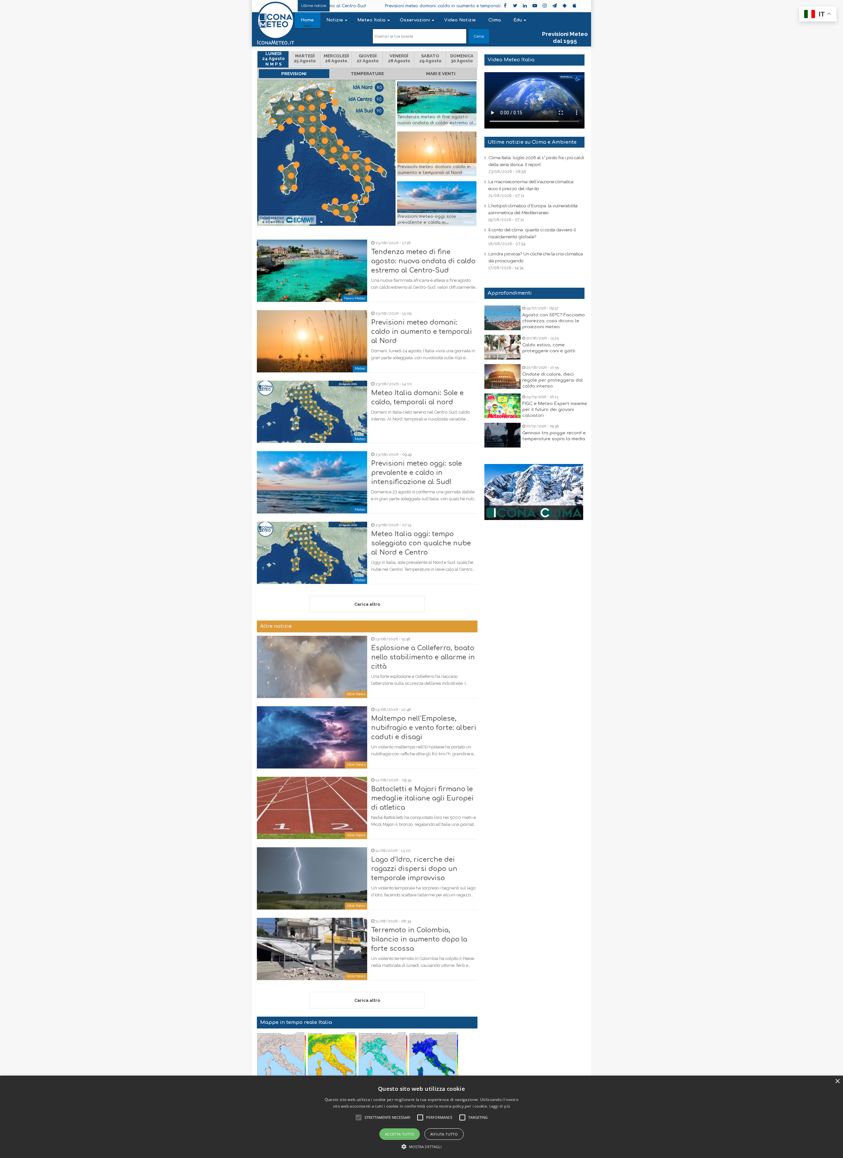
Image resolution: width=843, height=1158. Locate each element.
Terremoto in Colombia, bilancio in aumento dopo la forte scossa (419, 939)
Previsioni (294, 73)
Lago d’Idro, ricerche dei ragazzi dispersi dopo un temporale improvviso (414, 869)
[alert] (421, 1117)
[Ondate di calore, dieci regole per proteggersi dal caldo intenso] (502, 376)
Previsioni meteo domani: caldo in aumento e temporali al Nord (383, 6)
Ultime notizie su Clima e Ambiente (532, 142)
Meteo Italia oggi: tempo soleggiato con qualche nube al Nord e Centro (421, 543)
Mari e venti (440, 73)
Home (307, 20)
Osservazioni (415, 20)
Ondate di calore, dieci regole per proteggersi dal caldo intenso (552, 380)
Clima (494, 20)
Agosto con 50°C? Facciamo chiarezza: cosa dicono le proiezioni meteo (553, 321)
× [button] (837, 1081)
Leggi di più (499, 1106)
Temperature (367, 73)
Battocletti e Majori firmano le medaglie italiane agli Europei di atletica (422, 798)
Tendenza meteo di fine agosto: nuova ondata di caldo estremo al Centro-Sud (435, 123)
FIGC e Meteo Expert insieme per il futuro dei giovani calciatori (554, 409)
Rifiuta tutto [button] (444, 1134)
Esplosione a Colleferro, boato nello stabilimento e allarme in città (423, 657)
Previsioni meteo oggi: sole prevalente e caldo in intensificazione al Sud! (426, 222)
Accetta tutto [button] (399, 1134)
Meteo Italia (371, 20)
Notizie (334, 20)
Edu (517, 20)
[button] (421, 1146)
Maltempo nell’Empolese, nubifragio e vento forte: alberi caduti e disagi (423, 728)
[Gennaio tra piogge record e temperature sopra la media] (502, 435)
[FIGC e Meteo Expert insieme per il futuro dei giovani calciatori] (502, 405)
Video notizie (460, 20)
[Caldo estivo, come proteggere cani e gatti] (502, 347)
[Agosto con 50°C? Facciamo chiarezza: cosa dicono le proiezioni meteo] (502, 317)
